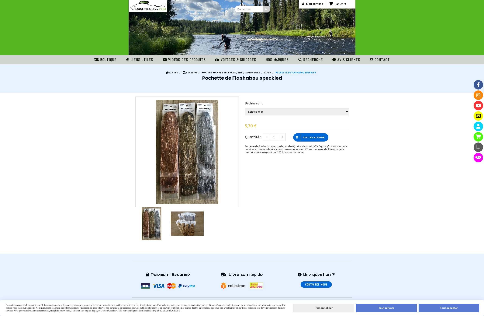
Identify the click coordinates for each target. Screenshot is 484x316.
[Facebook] (478, 85)
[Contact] (478, 116)
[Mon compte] (478, 126)
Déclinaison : (254, 103)
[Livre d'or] (478, 147)
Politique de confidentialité (166, 310)
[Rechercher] (266, 9)
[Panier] (478, 137)
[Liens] (478, 157)
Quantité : (253, 137)
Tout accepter (449, 307)
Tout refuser (386, 307)
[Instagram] (478, 95)
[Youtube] (478, 105)
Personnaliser (324, 307)
